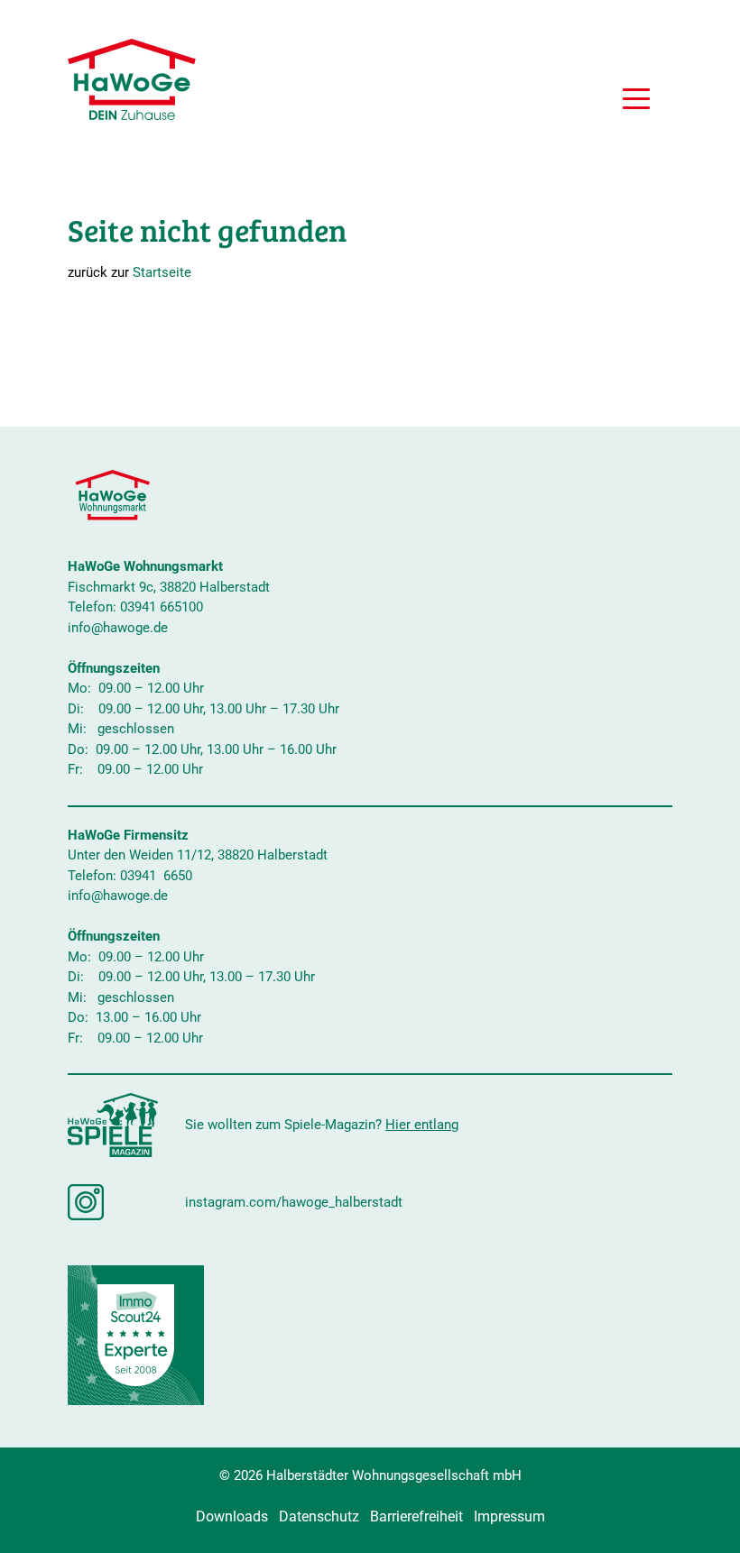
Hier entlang (421, 1125)
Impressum (509, 1516)
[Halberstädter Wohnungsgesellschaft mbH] (132, 79)
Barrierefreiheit (416, 1516)
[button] (636, 101)
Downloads (232, 1516)
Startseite (162, 272)
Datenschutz (319, 1516)
